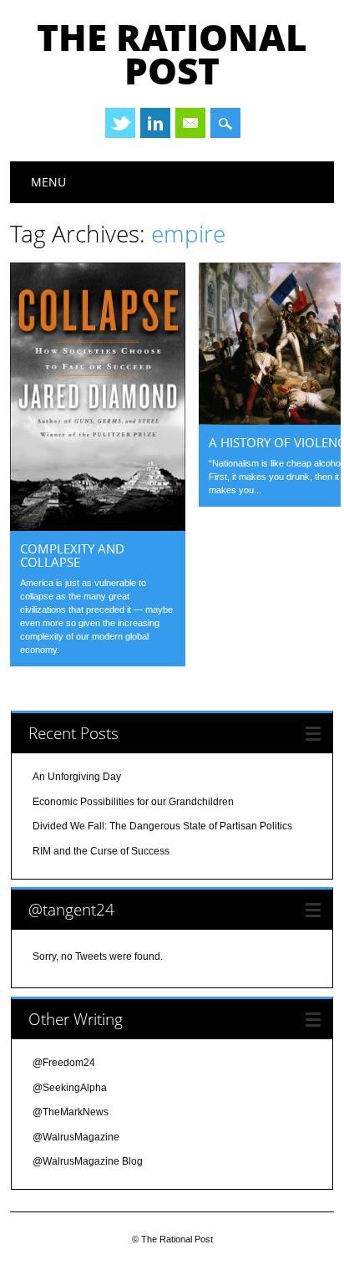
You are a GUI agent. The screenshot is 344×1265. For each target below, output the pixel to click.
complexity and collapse (72, 555)
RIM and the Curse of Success (101, 851)
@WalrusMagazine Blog (88, 1161)
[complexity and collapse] (97, 526)
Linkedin (155, 123)
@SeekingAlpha (70, 1088)
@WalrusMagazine (76, 1137)
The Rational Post (172, 53)
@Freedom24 (64, 1063)
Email (190, 123)
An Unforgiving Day (77, 777)
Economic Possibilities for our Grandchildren (133, 802)
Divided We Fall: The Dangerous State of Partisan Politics (162, 826)
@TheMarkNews (71, 1112)
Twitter (120, 123)
